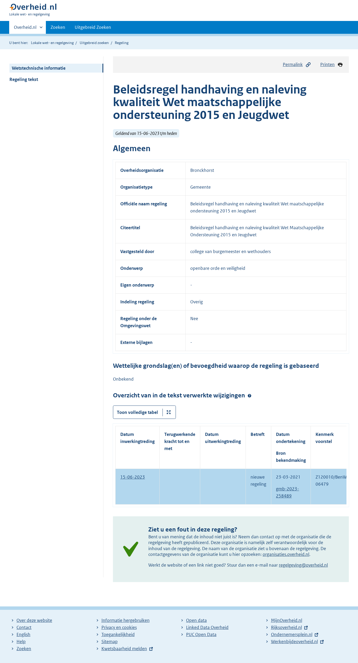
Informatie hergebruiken (125, 620)
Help (21, 641)
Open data (196, 620)
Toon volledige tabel (137, 412)
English (23, 634)
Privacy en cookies (119, 627)
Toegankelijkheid (118, 634)
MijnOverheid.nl (286, 620)
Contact (24, 627)
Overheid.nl (25, 29)
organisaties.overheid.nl (286, 554)
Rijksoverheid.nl (286, 627)
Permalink (293, 64)
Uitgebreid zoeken (94, 42)
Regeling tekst (23, 79)
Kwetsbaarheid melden (124, 648)
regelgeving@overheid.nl (303, 565)
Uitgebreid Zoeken (93, 27)
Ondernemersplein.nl (291, 634)
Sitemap (109, 641)
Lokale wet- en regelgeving (52, 42)
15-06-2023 (132, 477)
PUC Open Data (201, 634)
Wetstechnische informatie (39, 68)
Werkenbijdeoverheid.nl (294, 641)
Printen (327, 64)
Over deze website (34, 620)
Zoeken (58, 27)
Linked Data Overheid (207, 627)
